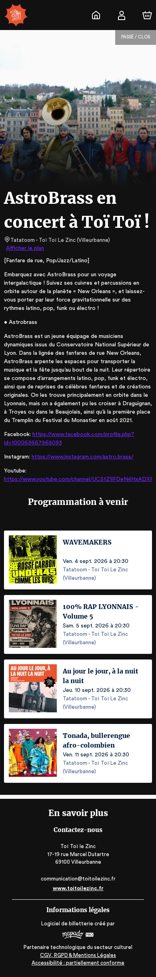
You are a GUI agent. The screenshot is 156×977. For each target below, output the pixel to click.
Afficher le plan (25, 248)
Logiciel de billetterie (67, 923)
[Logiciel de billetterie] (78, 935)
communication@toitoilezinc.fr (78, 878)
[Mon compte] (121, 15)
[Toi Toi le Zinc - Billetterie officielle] (96, 15)
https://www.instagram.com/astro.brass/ (83, 457)
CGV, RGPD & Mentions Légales (78, 955)
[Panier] (147, 15)
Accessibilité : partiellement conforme (78, 962)
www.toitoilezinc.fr (78, 888)
